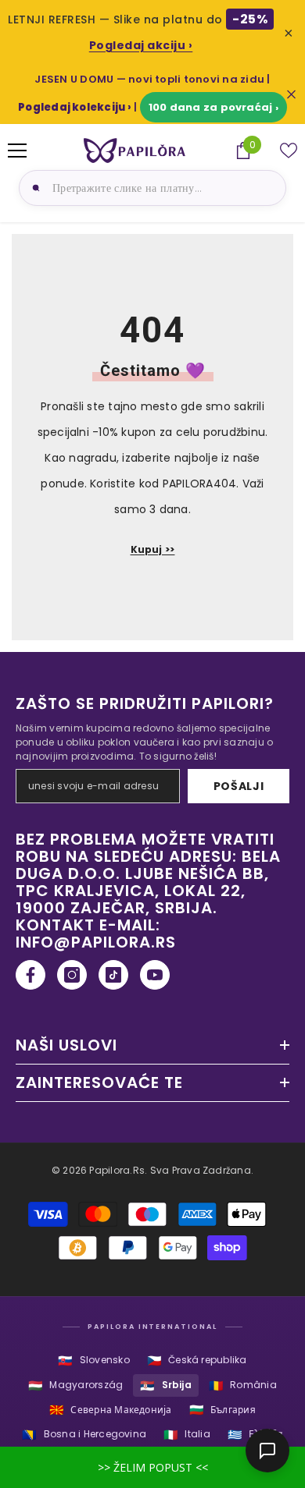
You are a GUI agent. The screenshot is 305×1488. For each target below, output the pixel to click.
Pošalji (239, 786)
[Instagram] (72, 975)
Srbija (166, 1385)
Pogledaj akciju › (141, 45)
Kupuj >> (153, 549)
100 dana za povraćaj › (213, 107)
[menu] (17, 150)
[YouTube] (155, 975)
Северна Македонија (110, 1409)
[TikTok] (113, 975)
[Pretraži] (34, 188)
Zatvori (291, 95)
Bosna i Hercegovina (84, 1434)
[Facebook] (30, 975)
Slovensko (93, 1360)
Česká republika (197, 1360)
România (243, 1385)
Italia (186, 1434)
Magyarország (75, 1385)
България (222, 1409)
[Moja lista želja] (288, 150)
